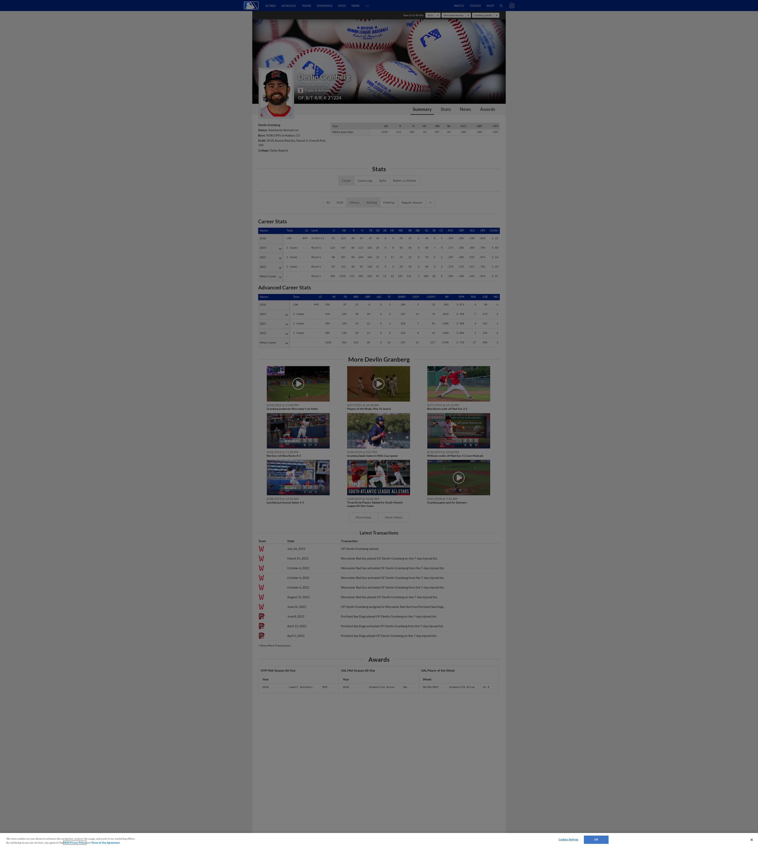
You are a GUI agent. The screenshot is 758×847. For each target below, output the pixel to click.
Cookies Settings (568, 839)
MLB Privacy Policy (75, 842)
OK (596, 839)
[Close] (751, 839)
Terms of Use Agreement (105, 842)
